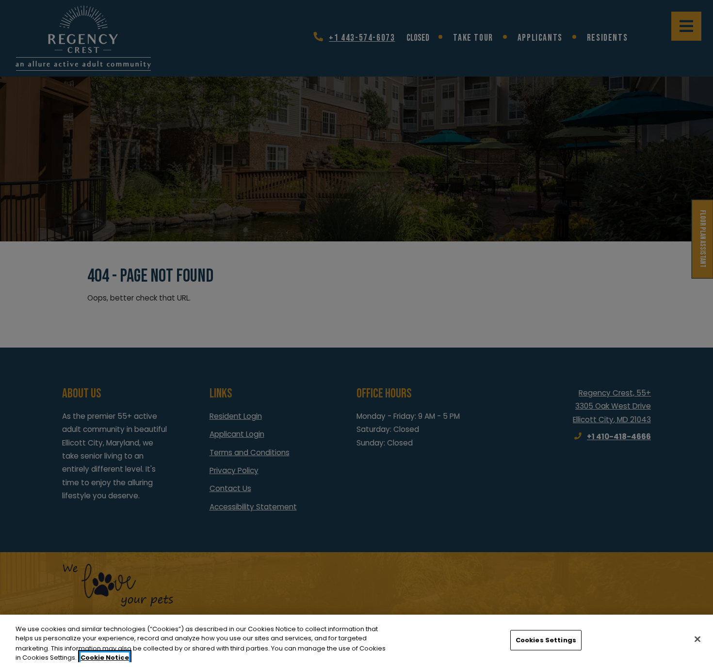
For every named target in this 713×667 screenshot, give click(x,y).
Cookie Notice (105, 657)
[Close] (697, 639)
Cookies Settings (546, 640)
